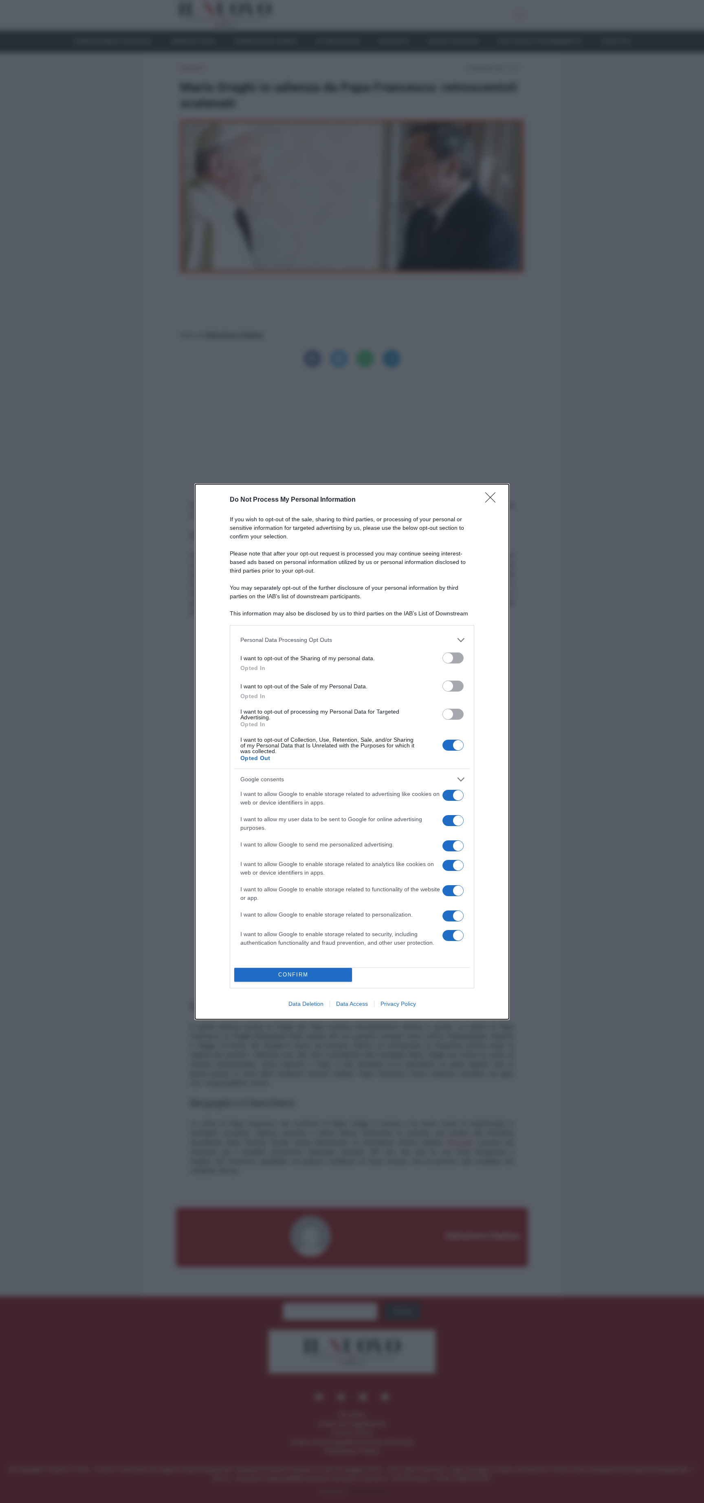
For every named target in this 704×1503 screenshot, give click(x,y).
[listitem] (352, 640)
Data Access (352, 1004)
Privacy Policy (398, 1004)
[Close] (493, 500)
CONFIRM (293, 975)
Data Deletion (305, 1004)
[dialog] (352, 751)
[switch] (453, 657)
